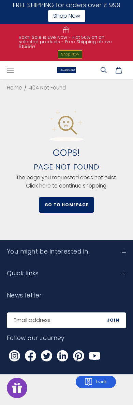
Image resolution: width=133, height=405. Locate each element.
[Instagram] (14, 355)
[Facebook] (30, 355)
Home (14, 87)
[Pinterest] (78, 355)
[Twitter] (46, 355)
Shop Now (70, 54)
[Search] (103, 70)
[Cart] (118, 70)
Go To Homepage (66, 205)
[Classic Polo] (66, 70)
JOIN (113, 320)
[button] (10, 70)
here (45, 185)
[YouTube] (94, 355)
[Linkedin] (62, 355)
